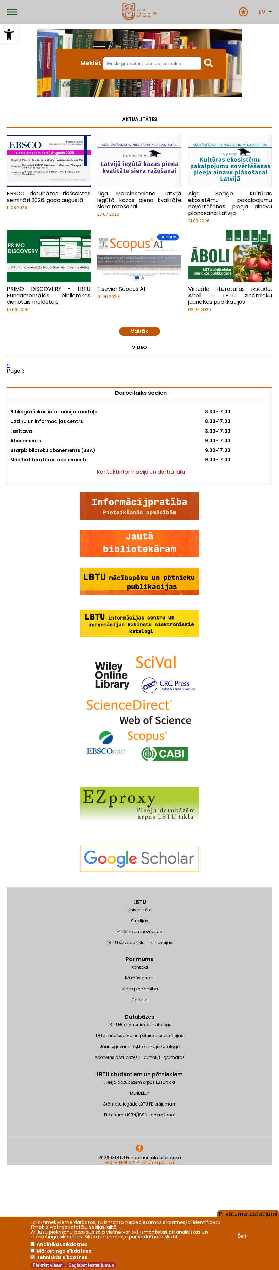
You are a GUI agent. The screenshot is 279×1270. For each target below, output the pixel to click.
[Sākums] (139, 12)
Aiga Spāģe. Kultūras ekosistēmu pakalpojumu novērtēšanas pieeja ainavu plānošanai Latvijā (230, 203)
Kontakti (139, 967)
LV (262, 12)
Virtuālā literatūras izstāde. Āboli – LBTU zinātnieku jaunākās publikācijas (230, 295)
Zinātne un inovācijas (139, 932)
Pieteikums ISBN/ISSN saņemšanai (139, 1115)
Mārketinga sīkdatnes (64, 1251)
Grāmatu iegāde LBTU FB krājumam (140, 1104)
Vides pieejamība (139, 989)
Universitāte (139, 910)
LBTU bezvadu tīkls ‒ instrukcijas (139, 942)
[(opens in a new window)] (139, 884)
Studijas (139, 921)
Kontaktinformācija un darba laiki (141, 472)
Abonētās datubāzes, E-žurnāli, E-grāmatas (140, 1057)
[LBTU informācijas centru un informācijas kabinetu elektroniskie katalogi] (139, 635)
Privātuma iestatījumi (248, 1213)
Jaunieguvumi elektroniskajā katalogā (140, 1046)
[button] (9, 34)
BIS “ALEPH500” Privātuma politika (139, 1162)
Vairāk (139, 331)
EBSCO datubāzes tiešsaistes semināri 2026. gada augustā (49, 197)
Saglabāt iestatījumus (91, 1265)
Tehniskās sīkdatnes (62, 1257)
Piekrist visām (48, 1265)
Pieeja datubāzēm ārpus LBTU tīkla (139, 1082)
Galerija (139, 1000)
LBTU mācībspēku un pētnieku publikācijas (139, 1035)
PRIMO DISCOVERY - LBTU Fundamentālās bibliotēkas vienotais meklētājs (49, 295)
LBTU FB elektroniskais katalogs (139, 1025)
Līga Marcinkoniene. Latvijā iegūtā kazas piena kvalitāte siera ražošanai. (139, 200)
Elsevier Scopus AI (121, 289)
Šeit (241, 1236)
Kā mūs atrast (139, 978)
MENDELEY (139, 1093)
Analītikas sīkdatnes (62, 1244)
